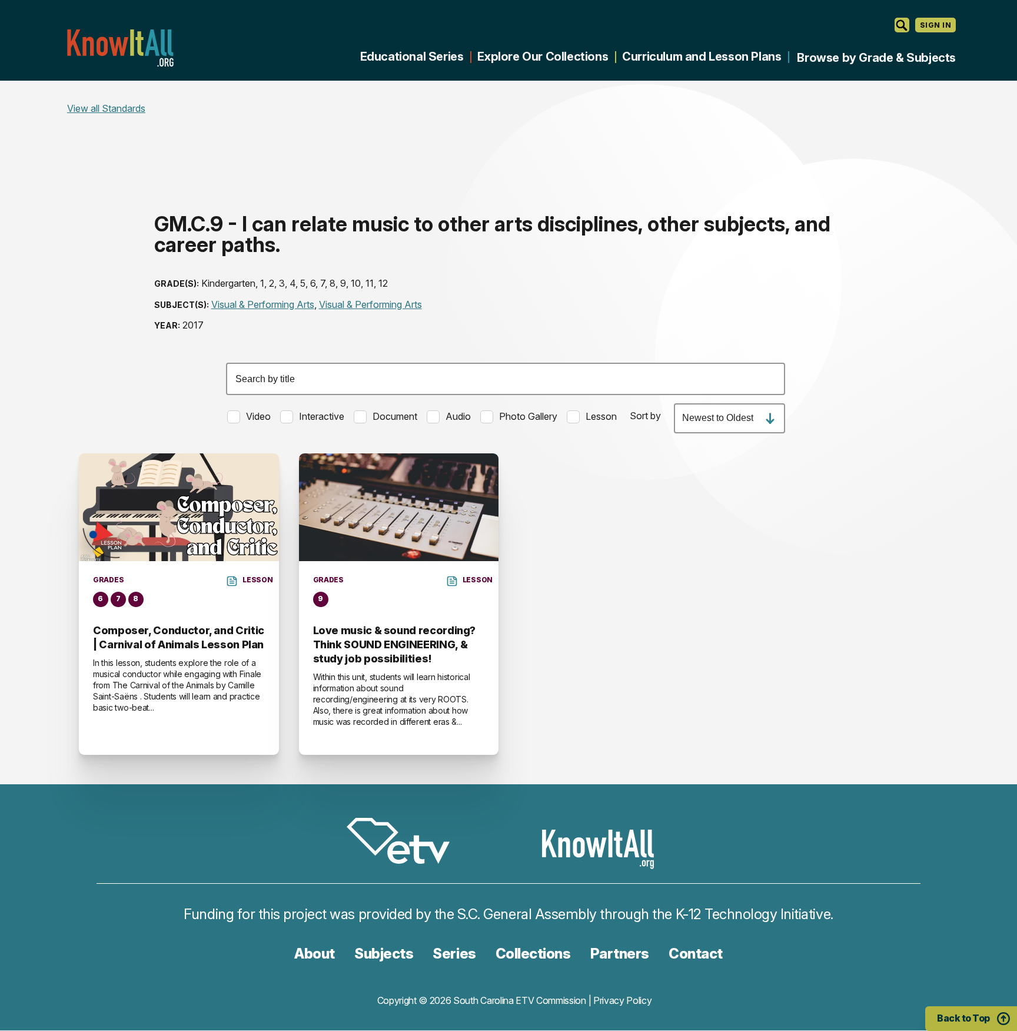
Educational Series (412, 56)
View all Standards (106, 108)
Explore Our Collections (542, 56)
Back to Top (963, 1018)
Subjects (383, 953)
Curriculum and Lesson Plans (701, 56)
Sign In (935, 25)
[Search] (902, 25)
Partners (619, 953)
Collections (533, 953)
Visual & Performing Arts (262, 304)
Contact (696, 953)
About (314, 953)
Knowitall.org (120, 48)
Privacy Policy (622, 1000)
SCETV (404, 843)
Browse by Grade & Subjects (876, 58)
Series (454, 953)
